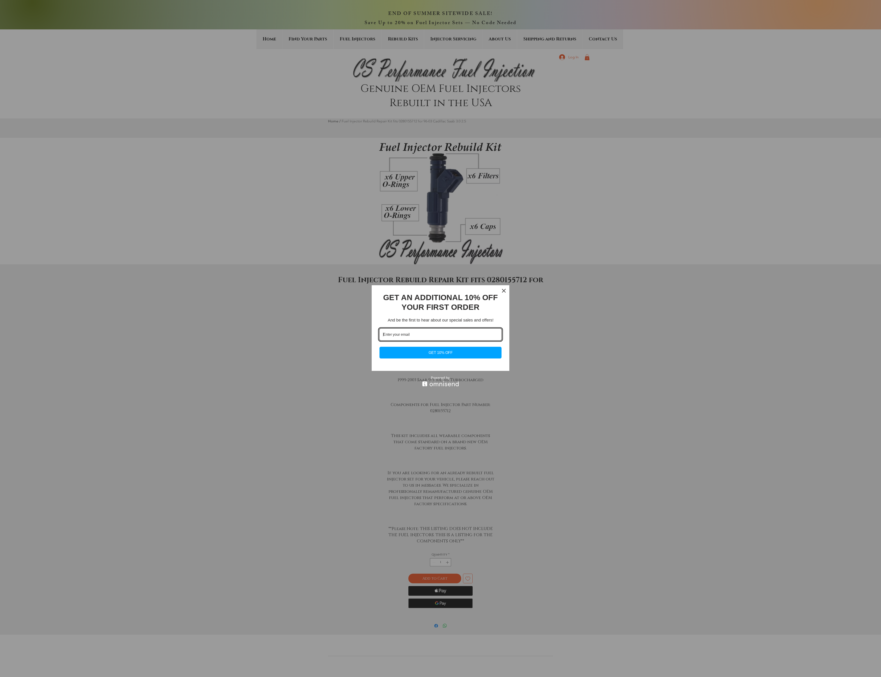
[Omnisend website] (440, 381)
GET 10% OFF (441, 353)
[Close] (503, 290)
